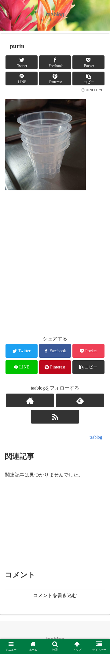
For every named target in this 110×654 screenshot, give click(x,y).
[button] (98, 560)
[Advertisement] (55, 263)
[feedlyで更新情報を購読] (80, 400)
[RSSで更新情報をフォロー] (55, 417)
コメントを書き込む (55, 595)
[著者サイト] (30, 400)
